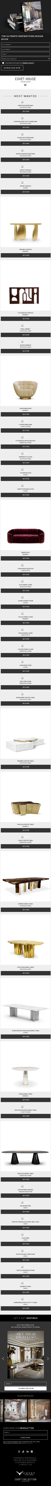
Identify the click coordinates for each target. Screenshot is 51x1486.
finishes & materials (25, 1458)
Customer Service (25, 1462)
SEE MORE (25, 111)
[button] (48, 1358)
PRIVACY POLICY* (28, 63)
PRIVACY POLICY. (27, 1443)
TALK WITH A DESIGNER (25, 1460)
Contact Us (25, 1464)
